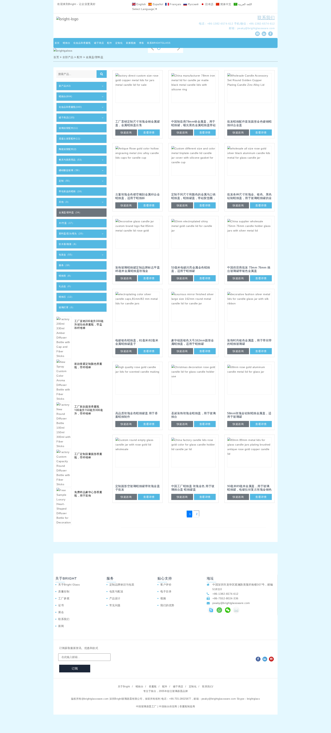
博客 (141, 43)
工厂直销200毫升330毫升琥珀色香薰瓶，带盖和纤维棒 (89, 324)
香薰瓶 (153, 686)
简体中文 (225, 4)
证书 (61, 605)
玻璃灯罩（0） (67, 307)
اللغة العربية (244, 4)
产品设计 (114, 598)
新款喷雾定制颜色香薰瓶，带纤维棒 (88, 365)
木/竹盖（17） (66, 223)
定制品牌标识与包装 (121, 584)
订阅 (75, 668)
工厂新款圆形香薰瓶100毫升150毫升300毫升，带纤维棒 (88, 410)
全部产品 (68, 57)
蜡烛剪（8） (65, 275)
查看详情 (148, 132)
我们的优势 (167, 605)
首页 (57, 43)
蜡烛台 (66, 43)
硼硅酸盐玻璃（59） (70, 170)
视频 (163, 598)
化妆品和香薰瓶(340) (70, 107)
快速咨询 (126, 132)
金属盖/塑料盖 (94, 57)
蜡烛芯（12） (66, 297)
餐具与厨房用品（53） (71, 159)
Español (157, 4)
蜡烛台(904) (65, 96)
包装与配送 (116, 591)
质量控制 (63, 591)
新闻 (61, 626)
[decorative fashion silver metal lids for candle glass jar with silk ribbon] (249, 314)
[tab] (81, 86)
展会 (61, 612)
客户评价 (165, 584)
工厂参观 (63, 598)
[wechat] (228, 610)
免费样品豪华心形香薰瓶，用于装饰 (88, 494)
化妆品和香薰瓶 (82, 43)
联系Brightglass (158, 43)
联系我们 (266, 17)
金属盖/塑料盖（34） (70, 212)
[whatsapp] (219, 610)
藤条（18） (65, 265)
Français (175, 4)
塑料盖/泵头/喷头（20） (72, 233)
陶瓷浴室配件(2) (67, 149)
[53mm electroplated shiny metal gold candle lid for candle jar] (193, 241)
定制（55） (65, 181)
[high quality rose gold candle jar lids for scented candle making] (137, 387)
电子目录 (165, 591)
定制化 (119, 43)
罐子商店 (99, 43)
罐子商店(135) (67, 117)
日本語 (209, 4)
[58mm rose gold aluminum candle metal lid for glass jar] (249, 387)
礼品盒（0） (65, 286)
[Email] (236, 610)
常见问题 (114, 605)
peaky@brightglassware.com (256, 28)
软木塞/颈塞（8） (68, 244)
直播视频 (131, 43)
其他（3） (64, 202)
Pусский (192, 4)
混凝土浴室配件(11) (69, 138)
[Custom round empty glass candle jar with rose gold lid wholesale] (137, 459)
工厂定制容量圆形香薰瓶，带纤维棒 (88, 455)
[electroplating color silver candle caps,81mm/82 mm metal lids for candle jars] (137, 314)
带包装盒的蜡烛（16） (71, 191)
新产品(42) (65, 86)
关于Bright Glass (69, 584)
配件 (109, 43)
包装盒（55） (66, 254)
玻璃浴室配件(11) (68, 128)
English (141, 4)
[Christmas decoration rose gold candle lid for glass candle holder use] (193, 387)
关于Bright (124, 686)
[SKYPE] (211, 610)
